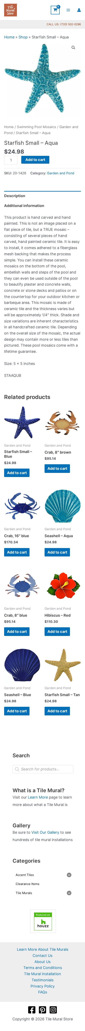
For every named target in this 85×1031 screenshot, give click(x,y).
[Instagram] (53, 1010)
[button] (73, 47)
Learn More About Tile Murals (42, 949)
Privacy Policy (43, 986)
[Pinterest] (42, 1010)
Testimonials (42, 980)
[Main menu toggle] (68, 10)
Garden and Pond (60, 173)
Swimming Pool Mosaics (36, 127)
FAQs (42, 992)
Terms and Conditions (42, 967)
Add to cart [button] (17, 473)
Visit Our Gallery (45, 832)
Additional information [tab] (24, 205)
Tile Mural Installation (42, 974)
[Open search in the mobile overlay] (43, 769)
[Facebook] (32, 1010)
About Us (42, 962)
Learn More (38, 797)
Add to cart (35, 159)
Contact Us (42, 955)
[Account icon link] (79, 10)
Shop (23, 37)
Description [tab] (14, 196)
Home (9, 37)
